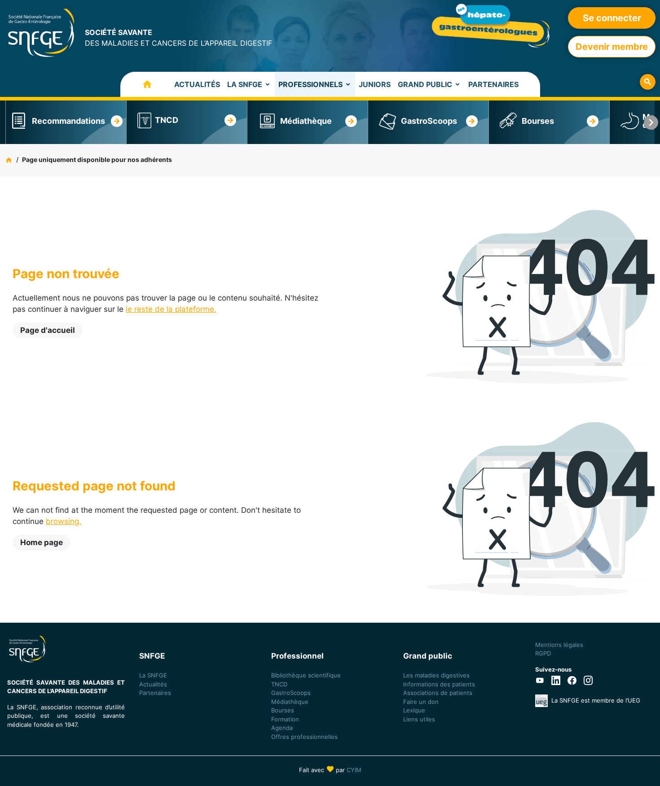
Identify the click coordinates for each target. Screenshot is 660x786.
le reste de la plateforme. (171, 309)
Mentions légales (559, 644)
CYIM (354, 769)
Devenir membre (612, 46)
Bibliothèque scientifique (306, 675)
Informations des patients (439, 684)
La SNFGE (244, 84)
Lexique (414, 710)
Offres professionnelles (305, 736)
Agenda (282, 727)
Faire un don (421, 701)
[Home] (41, 32)
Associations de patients (437, 692)
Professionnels (310, 84)
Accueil (138, 84)
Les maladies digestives (436, 675)
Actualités (197, 84)
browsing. (63, 521)
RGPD (543, 653)
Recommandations (68, 121)
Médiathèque (306, 121)
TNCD (166, 120)
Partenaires (493, 84)
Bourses (538, 121)
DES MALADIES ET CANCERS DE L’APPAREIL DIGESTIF (178, 38)
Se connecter (612, 18)
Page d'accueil (47, 330)
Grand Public (425, 84)
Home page (41, 542)
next (651, 122)
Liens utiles (419, 719)
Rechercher (648, 82)
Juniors (375, 84)
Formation (285, 719)
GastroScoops (429, 121)
